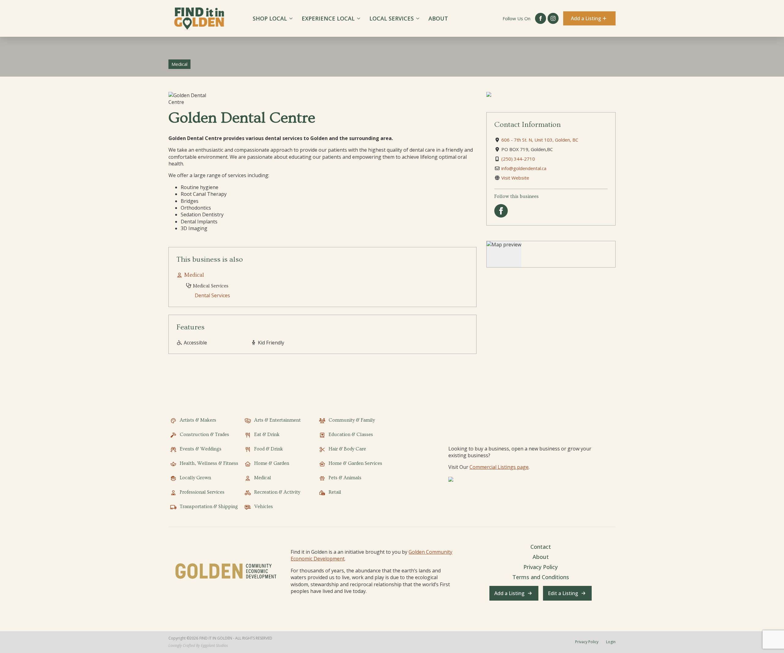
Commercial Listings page (499, 467)
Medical (194, 275)
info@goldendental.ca (523, 168)
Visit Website (515, 178)
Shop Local (270, 18)
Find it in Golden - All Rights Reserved (235, 638)
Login (611, 642)
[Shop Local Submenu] (292, 18)
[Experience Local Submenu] (360, 18)
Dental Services (212, 295)
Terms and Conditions (540, 577)
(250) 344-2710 (518, 159)
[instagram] (553, 18)
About (438, 18)
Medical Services (210, 286)
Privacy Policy (540, 567)
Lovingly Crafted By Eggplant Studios (198, 645)
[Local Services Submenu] (419, 18)
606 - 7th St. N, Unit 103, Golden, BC (539, 140)
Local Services (391, 18)
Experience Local (328, 18)
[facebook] (540, 18)
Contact (540, 546)
